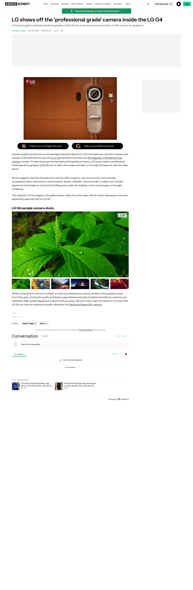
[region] (70, 367)
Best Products (77, 4)
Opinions (55, 4)
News (45, 4)
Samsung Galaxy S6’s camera (85, 304)
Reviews (65, 4)
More (128, 4)
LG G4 (57, 157)
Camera (15, 317)
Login (187, 4)
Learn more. (119, 15)
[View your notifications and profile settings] (126, 354)
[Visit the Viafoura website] (123, 399)
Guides (89, 4)
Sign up (124, 336)
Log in (118, 336)
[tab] (19, 354)
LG (20, 317)
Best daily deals (161, 4)
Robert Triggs (20, 30)
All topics (117, 4)
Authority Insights (103, 4)
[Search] (148, 4)
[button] (96, 4)
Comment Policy (85, 330)
